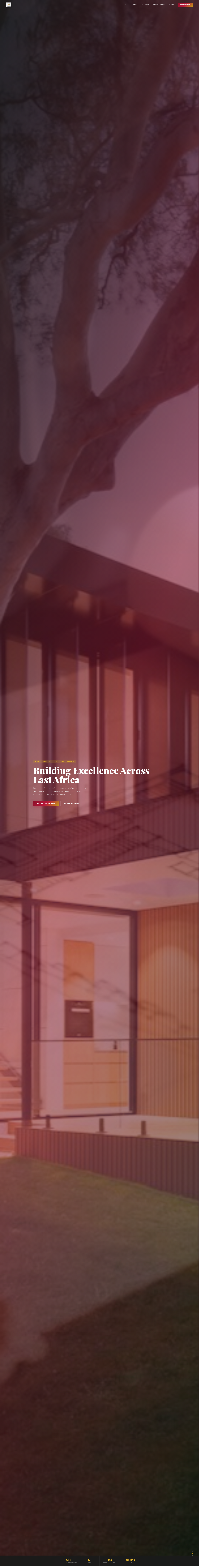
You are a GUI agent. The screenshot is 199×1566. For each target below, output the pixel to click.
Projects (145, 5)
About (124, 5)
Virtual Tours (159, 5)
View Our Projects (47, 803)
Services (134, 5)
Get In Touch (185, 5)
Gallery (172, 5)
